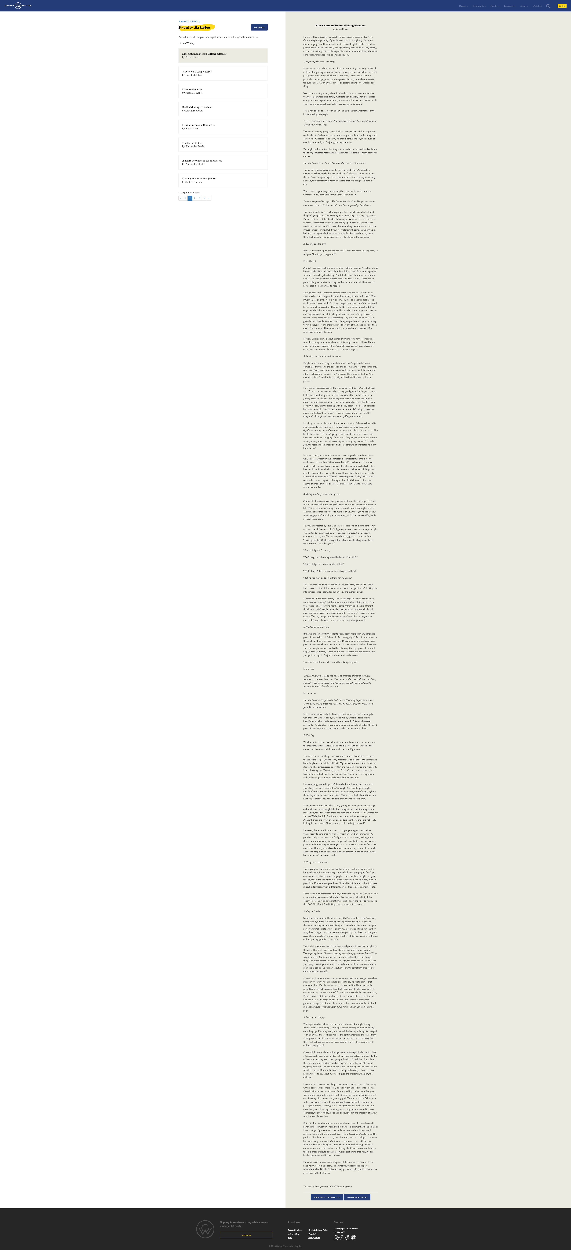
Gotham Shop (293, 1233)
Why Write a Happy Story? (197, 71)
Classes (462, 5)
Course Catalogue (295, 1230)
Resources (509, 5)
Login (562, 6)
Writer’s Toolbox (189, 21)
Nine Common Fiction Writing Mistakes (204, 53)
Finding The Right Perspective (198, 178)
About (523, 5)
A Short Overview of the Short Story (202, 160)
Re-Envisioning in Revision (197, 107)
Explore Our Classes (357, 1197)
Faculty (494, 5)
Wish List (537, 5)
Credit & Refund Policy (318, 1230)
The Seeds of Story (192, 142)
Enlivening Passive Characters (198, 125)
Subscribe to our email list (327, 1197)
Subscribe (246, 1235)
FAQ (290, 1237)
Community (478, 5)
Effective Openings (192, 89)
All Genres (259, 27)
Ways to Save (313, 1233)
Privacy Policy (314, 1237)
